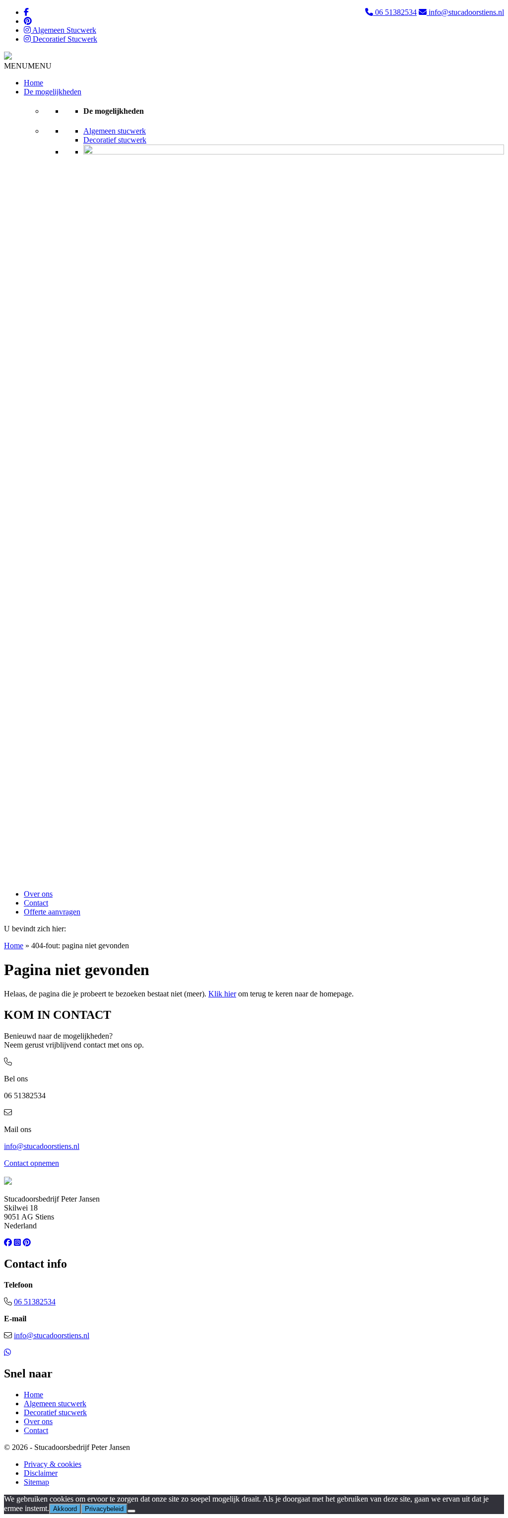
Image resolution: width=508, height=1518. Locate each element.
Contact (36, 903)
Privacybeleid (104, 1509)
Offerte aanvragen (52, 912)
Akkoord (65, 1509)
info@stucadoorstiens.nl (465, 12)
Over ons (38, 894)
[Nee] (131, 1511)
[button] (28, 66)
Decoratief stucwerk (114, 140)
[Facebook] (26, 12)
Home (33, 82)
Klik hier (222, 993)
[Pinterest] (28, 21)
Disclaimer (41, 1473)
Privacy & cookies (52, 1464)
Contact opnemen (31, 1163)
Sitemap (36, 1482)
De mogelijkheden (52, 91)
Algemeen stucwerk (114, 131)
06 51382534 (395, 12)
